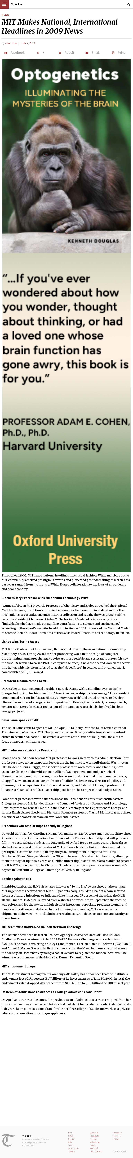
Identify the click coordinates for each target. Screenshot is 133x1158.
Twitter (116, 1139)
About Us (94, 1132)
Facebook (117, 1135)
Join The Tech (96, 1151)
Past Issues (94, 1135)
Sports (70, 1145)
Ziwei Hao (11, 43)
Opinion (71, 1139)
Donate (93, 1145)
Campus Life (73, 1148)
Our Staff (94, 1148)
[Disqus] (66, 1073)
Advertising (95, 1142)
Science (71, 1151)
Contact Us (117, 1132)
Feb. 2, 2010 (28, 43)
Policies (93, 1139)
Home (70, 1132)
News (5, 14)
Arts (70, 1142)
